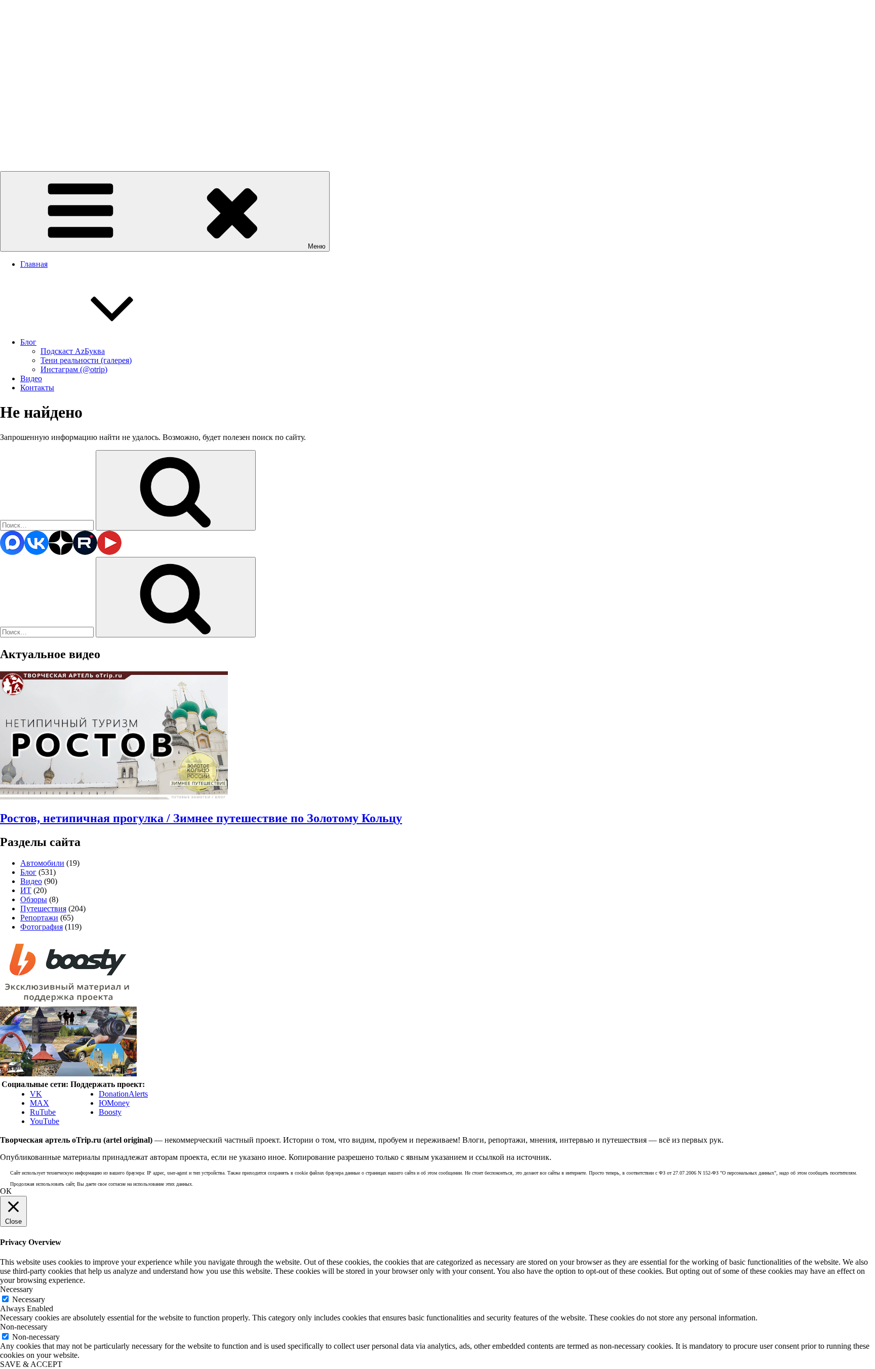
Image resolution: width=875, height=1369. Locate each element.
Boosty (110, 1112)
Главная (34, 264)
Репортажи (39, 917)
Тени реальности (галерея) (86, 360)
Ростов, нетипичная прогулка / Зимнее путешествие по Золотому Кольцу (201, 818)
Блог (28, 342)
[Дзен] (61, 552)
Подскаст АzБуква (73, 351)
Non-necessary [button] (24, 1326)
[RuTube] (85, 552)
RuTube (43, 1112)
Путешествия (43, 908)
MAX (39, 1103)
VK (36, 1094)
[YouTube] (109, 552)
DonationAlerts (123, 1094)
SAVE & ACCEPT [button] (31, 1364)
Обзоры (33, 899)
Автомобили (42, 863)
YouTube (44, 1121)
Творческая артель (31, 141)
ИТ (25, 890)
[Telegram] (12, 552)
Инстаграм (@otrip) (74, 369)
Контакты (37, 387)
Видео (31, 378)
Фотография (41, 926)
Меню (317, 246)
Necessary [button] (16, 1289)
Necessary (28, 1299)
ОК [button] (6, 1191)
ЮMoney (114, 1103)
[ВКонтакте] (36, 552)
